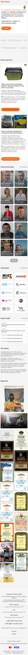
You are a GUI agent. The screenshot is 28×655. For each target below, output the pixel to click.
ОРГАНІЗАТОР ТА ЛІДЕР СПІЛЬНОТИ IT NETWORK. (5, 185)
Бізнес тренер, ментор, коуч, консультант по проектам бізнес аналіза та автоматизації (7, 254)
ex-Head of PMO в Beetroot (19, 237)
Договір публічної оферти (14, 641)
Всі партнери (24, 268)
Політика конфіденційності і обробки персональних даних (14, 644)
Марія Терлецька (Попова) (19, 200)
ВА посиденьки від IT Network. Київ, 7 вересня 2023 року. (13, 325)
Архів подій (24, 318)
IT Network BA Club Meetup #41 (14, 338)
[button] (10, 109)
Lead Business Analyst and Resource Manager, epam (19, 202)
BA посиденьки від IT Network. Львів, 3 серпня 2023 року (13, 331)
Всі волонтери (23, 167)
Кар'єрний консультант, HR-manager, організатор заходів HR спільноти (7, 219)
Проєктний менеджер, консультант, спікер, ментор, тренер (20, 254)
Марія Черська (5, 200)
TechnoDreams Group (17, 652)
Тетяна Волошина (6, 217)
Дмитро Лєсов (19, 236)
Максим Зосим (5, 251)
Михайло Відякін (19, 251)
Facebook (14, 631)
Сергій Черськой (19, 183)
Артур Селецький (6, 183)
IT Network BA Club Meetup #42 (15, 335)
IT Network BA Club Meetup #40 (15, 341)
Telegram (14, 633)
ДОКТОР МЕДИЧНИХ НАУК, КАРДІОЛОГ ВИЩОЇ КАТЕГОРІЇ (6, 202)
